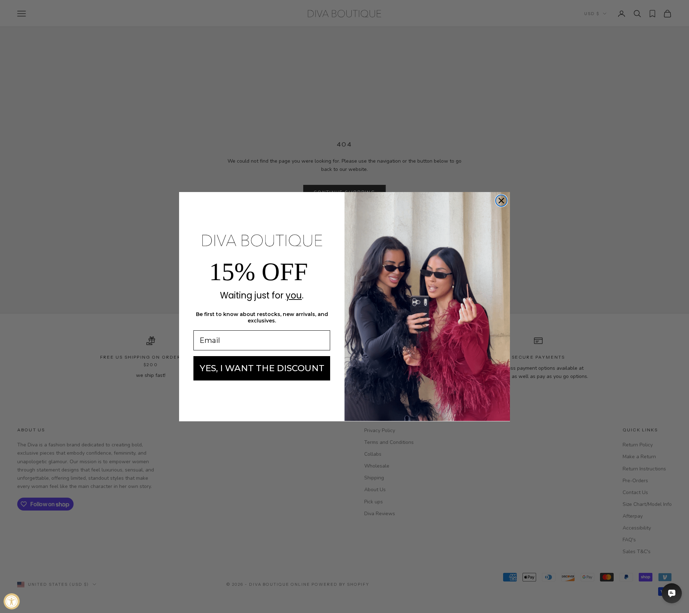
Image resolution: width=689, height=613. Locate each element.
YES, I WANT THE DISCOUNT (262, 368)
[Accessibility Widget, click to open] (12, 601)
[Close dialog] (501, 200)
